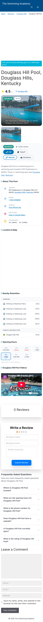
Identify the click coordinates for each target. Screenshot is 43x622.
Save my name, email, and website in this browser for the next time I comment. (22, 602)
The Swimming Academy (16, 3)
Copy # (22, 152)
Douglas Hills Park (12, 335)
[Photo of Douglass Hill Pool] (21, 110)
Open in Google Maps (17, 215)
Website (11, 157)
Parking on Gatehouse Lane (16, 309)
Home (3, 14)
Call (9, 152)
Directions (27, 157)
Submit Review (21, 463)
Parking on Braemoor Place (16, 304)
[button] (32, 7)
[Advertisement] (21, 38)
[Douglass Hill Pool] (11, 134)
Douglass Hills (22, 14)
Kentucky (11, 14)
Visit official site (15, 207)
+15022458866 (15, 200)
